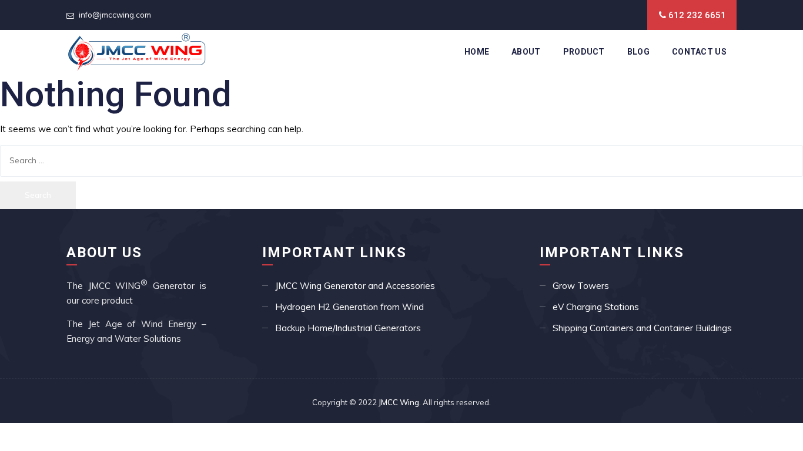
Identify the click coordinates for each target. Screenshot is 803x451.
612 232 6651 (697, 15)
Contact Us (699, 51)
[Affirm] (136, 52)
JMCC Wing (399, 402)
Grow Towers (581, 285)
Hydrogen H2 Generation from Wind (349, 306)
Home (476, 51)
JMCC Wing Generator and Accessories (355, 285)
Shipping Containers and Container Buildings (642, 328)
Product (584, 51)
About (526, 51)
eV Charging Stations (596, 306)
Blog (638, 51)
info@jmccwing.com (115, 14)
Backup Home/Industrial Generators (348, 328)
